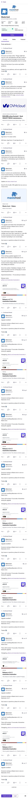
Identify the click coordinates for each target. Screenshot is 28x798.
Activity (5, 39)
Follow (12, 35)
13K (2, 23)
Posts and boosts (5, 44)
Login (15, 796)
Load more (14, 787)
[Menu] (25, 35)
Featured (23, 39)
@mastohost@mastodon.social (8, 18)
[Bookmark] (20, 74)
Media (14, 39)
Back (4, 2)
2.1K (9, 23)
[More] (26, 74)
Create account (7, 796)
